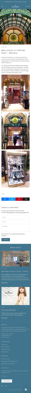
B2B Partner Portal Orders (8, 363)
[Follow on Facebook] (2, 386)
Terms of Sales (5, 347)
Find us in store (5, 359)
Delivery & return (5, 349)
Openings (4, 47)
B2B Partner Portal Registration (9, 361)
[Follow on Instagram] (6, 386)
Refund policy (5, 352)
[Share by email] (26, 199)
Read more (4, 282)
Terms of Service (21, 212)
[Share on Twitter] (12, 199)
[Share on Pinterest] (19, 199)
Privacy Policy (10, 212)
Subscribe (7, 381)
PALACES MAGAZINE (8, 310)
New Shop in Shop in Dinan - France (14, 271)
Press (2, 307)
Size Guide (4, 344)
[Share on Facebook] (4, 199)
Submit (6, 239)
